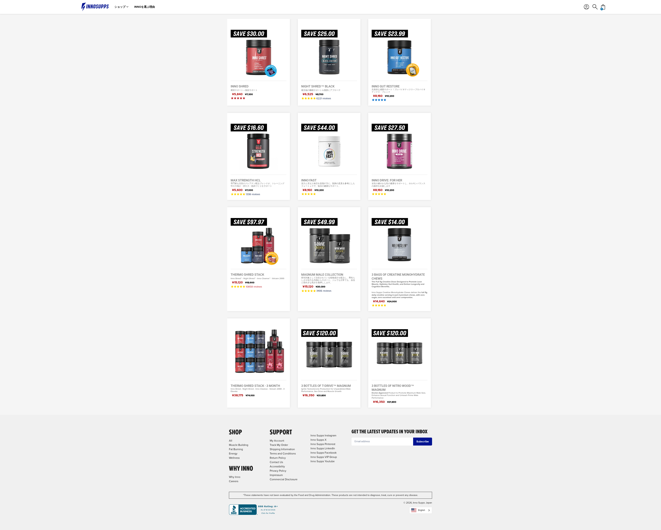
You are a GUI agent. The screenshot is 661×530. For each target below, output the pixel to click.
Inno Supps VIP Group (324, 457)
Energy (233, 453)
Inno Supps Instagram (323, 435)
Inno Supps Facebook (324, 453)
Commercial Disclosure (283, 479)
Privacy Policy (278, 471)
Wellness (234, 458)
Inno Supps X (318, 440)
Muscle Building (238, 445)
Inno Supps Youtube (323, 461)
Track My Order (279, 445)
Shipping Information (282, 449)
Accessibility (277, 466)
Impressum (276, 475)
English (421, 510)
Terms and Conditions (283, 453)
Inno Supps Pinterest (323, 444)
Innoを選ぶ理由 (144, 7)
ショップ (119, 7)
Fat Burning (236, 449)
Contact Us (276, 462)
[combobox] (420, 510)
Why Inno (234, 477)
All (230, 441)
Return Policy (278, 458)
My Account (277, 441)
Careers (233, 481)
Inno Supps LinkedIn (323, 448)
